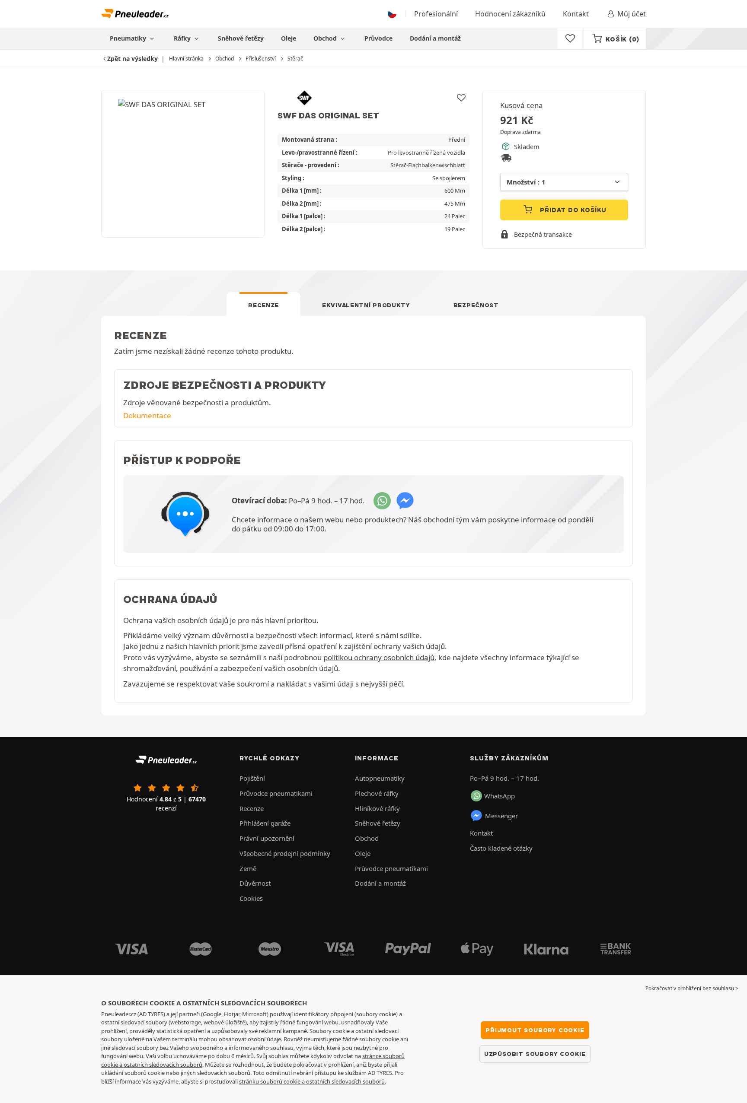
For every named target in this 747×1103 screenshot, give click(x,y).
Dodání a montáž (435, 38)
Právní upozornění (266, 838)
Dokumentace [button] (147, 415)
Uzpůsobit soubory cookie (535, 1053)
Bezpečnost (476, 305)
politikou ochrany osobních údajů (378, 657)
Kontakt (576, 14)
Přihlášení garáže (264, 823)
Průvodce (378, 38)
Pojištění (252, 778)
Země (247, 868)
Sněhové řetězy (241, 38)
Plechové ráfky (377, 793)
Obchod (325, 38)
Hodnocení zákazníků (510, 14)
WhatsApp (499, 795)
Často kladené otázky (501, 848)
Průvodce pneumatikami (276, 793)
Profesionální (436, 14)
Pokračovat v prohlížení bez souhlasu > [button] (691, 988)
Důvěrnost (255, 883)
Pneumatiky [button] (129, 38)
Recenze (263, 305)
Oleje (288, 38)
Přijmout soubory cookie (534, 1030)
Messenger (501, 815)
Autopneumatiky (380, 778)
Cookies (251, 898)
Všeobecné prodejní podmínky (284, 853)
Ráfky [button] (183, 38)
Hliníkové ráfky (377, 808)
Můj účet (631, 14)
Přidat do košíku (572, 210)
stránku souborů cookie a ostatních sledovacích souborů (312, 1081)
